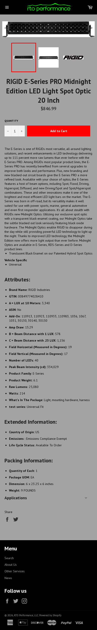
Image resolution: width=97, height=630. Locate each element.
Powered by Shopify (50, 615)
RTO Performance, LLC (26, 615)
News (8, 578)
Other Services (15, 571)
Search (9, 558)
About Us (11, 565)
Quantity (11, 120)
